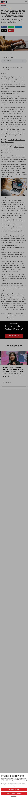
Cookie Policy (14, 796)
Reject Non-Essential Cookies (14, 793)
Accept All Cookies (14, 789)
